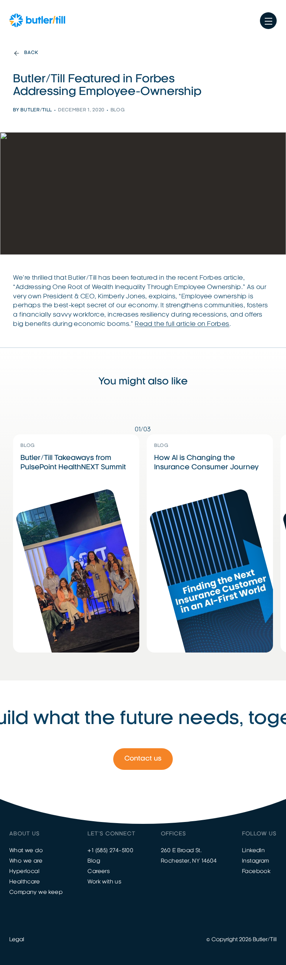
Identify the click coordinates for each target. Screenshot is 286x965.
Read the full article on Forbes (182, 324)
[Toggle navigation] (268, 20)
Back (31, 53)
